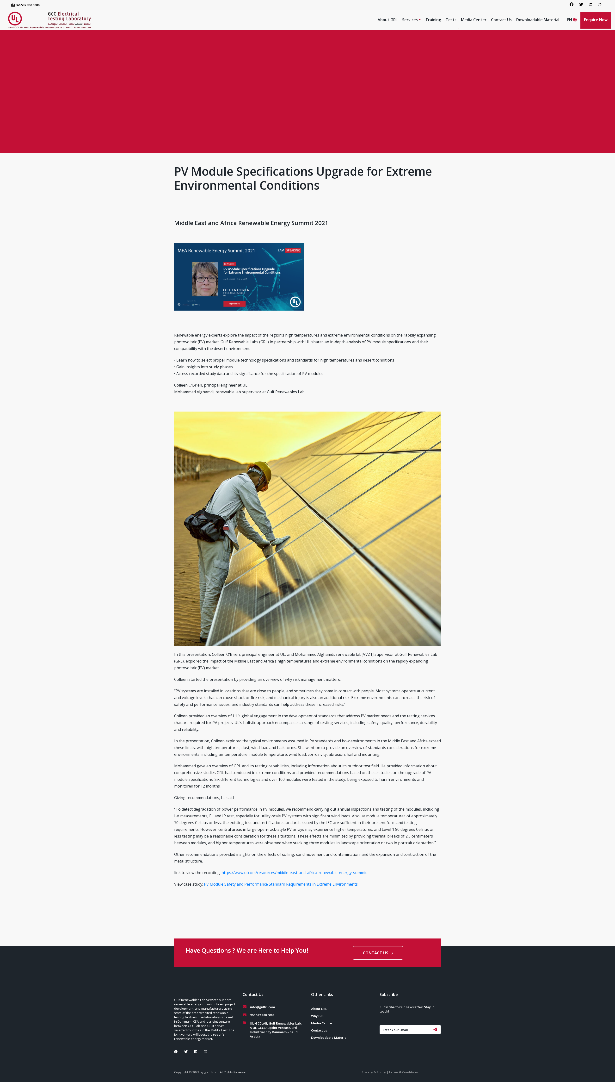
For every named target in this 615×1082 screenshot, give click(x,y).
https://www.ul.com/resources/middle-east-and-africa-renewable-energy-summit (294, 872)
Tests (451, 19)
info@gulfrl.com (262, 1007)
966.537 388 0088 (262, 1015)
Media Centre (321, 1023)
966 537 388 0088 (27, 5)
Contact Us (501, 19)
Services (410, 19)
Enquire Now (596, 19)
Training (433, 19)
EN (570, 19)
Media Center (473, 19)
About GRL (388, 19)
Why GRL (317, 1016)
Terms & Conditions (403, 1072)
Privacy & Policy (374, 1072)
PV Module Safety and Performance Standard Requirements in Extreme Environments (281, 884)
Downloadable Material (537, 19)
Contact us (319, 1030)
